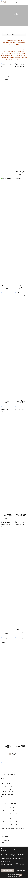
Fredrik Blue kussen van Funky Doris (21, 286)
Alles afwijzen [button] (21, 870)
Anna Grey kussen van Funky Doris (7, 77)
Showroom (4, 781)
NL (15, 2)
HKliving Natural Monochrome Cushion (7, 746)
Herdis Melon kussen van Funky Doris (7, 515)
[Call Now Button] (20, 875)
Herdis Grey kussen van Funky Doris (21, 400)
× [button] (26, 848)
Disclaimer (4, 797)
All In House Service (7, 791)
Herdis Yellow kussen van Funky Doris (7, 631)
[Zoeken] (22, 2)
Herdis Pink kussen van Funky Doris (21, 515)
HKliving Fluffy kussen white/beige (21, 630)
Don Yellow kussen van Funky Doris (7, 286)
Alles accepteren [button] (7, 870)
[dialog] (14, 862)
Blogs (3, 778)
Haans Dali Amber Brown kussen (7, 400)
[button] (25, 2)
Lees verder (9, 861)
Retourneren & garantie (8, 789)
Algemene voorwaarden (8, 794)
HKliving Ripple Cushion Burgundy (21, 746)
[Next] (18, 754)
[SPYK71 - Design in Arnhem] (3, 2)
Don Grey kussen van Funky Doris (20, 172)
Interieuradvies (6, 783)
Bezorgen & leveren (7, 786)
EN (17, 2)
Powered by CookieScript (14, 876)
